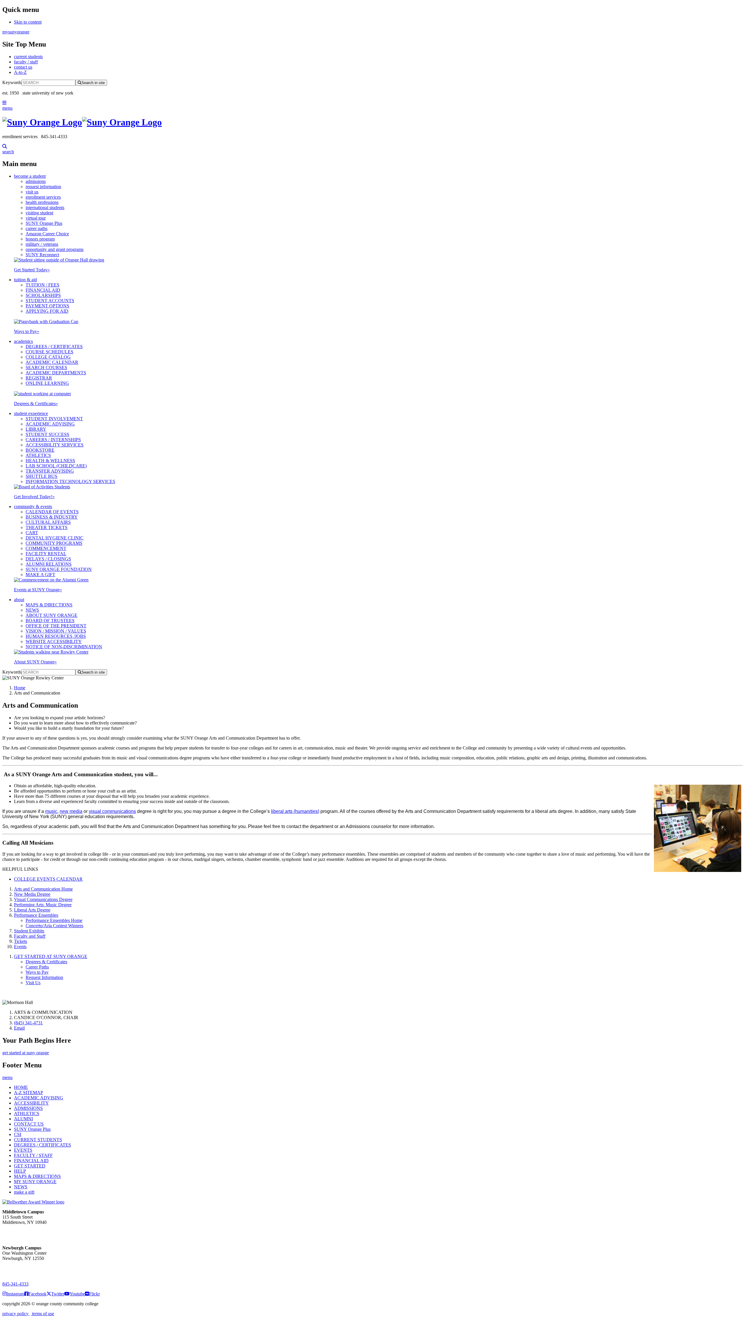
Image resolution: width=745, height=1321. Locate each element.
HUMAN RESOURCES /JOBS (56, 636)
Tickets (20, 941)
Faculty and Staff (29, 936)
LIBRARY (36, 429)
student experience (31, 413)
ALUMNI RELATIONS (49, 564)
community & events (33, 506)
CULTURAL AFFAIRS (48, 522)
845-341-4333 (15, 1283)
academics (23, 341)
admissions (36, 181)
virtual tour (36, 218)
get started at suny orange (25, 1052)
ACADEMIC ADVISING (50, 423)
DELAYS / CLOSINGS (48, 558)
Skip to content (28, 21)
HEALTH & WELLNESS (50, 460)
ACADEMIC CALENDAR (52, 362)
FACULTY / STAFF (33, 1155)
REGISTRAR (39, 377)
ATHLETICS (38, 455)
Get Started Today (32, 269)
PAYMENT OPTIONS (47, 305)
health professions (42, 202)
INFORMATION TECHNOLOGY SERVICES (70, 481)
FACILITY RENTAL (46, 553)
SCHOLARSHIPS (43, 295)
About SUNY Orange (35, 661)
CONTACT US (29, 1123)
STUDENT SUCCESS (47, 434)
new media (71, 811)
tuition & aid (25, 279)
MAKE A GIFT (40, 574)
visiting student (39, 212)
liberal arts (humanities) (295, 811)
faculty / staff (26, 61)
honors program (40, 238)
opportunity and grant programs (55, 249)
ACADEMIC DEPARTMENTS (56, 372)
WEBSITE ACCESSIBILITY (54, 641)
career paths (36, 228)
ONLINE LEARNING (47, 383)
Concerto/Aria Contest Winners (54, 925)
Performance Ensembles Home (54, 920)
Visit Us (33, 982)
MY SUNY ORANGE (35, 1181)
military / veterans (42, 244)
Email (19, 1028)
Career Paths (37, 966)
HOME (21, 1087)
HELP (20, 1171)
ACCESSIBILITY (31, 1103)
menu (7, 108)
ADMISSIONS (28, 1108)
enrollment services (43, 197)
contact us (23, 67)
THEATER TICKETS (47, 527)
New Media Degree (32, 894)
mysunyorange (15, 31)
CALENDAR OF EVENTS (52, 511)
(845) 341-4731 (28, 1022)
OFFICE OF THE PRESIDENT (56, 625)
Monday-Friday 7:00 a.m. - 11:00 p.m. (22, 1232)
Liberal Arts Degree (32, 909)
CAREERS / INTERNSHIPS (53, 439)
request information (43, 186)
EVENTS (23, 1150)
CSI (17, 1134)
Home (19, 687)
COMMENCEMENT (46, 548)
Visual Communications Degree (43, 899)
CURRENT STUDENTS (38, 1139)
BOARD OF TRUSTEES (50, 620)
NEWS (32, 610)
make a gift (24, 1192)
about (19, 599)
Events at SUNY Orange (38, 589)
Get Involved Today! (34, 496)
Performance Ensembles (36, 915)
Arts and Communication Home (43, 888)
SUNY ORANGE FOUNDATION (59, 569)
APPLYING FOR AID (47, 311)
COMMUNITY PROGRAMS (54, 543)
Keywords (12, 82)
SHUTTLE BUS (41, 476)
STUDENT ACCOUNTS (50, 300)
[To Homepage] (372, 122)
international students (45, 207)
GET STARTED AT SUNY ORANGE (50, 956)
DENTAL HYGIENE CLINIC (55, 537)
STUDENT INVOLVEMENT (54, 418)
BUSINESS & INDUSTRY (52, 516)
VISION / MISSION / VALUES (56, 631)
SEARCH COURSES (46, 367)
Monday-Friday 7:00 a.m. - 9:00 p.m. (21, 1269)
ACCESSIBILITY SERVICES (55, 444)
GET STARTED (29, 1165)
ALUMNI (23, 1118)
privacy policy (16, 1313)
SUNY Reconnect (42, 254)
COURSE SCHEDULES (49, 351)
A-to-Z (20, 72)
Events (20, 946)
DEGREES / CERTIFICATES (54, 346)
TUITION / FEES (42, 284)
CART (32, 532)
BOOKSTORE (40, 450)
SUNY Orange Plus (44, 223)
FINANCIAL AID (43, 290)
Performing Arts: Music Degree (43, 904)
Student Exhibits (29, 930)
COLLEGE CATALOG (48, 357)
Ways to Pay (26, 331)
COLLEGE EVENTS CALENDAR (48, 879)
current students (28, 56)
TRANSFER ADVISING (50, 471)
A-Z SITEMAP (28, 1092)
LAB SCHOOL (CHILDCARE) (56, 465)
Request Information (44, 977)
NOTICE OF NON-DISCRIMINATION (64, 646)
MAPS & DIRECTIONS (49, 604)
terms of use (42, 1313)
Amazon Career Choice (47, 233)
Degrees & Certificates (36, 403)
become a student (30, 176)
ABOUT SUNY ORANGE (51, 615)
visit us (32, 191)
